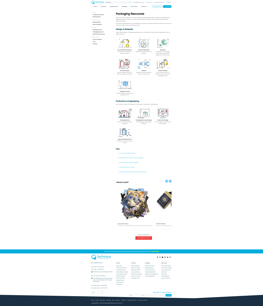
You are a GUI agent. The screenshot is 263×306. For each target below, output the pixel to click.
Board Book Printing (120, 276)
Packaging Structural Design (144, 120)
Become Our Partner (142, 300)
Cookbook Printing (120, 278)
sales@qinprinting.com (139, 2)
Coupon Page (154, 251)
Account (169, 2)
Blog (113, 300)
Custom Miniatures (165, 276)
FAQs (94, 41)
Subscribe (168, 295)
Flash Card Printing (135, 265)
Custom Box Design (162, 120)
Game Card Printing (135, 267)
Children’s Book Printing (121, 267)
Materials (162, 50)
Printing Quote (167, 6)
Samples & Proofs (125, 91)
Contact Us (149, 2)
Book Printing (119, 265)
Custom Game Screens (166, 267)
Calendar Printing (120, 280)
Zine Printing (119, 284)
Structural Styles (124, 70)
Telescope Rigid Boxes (150, 276)
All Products (102, 300)
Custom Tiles (164, 272)
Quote (97, 300)
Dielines (143, 70)
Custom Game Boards (166, 265)
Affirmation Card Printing (136, 274)
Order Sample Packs (159, 2)
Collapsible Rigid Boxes (150, 272)
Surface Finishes (162, 70)
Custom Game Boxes (166, 270)
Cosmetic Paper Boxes (150, 270)
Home (92, 300)
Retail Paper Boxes (149, 267)
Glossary (95, 43)
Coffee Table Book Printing (122, 272)
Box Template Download (125, 50)
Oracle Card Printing (135, 276)
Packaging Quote (157, 6)
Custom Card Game (165, 278)
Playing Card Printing (135, 270)
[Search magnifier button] (130, 2)
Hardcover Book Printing (121, 274)
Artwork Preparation (143, 50)
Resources (108, 300)
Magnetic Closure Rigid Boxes (151, 274)
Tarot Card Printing (135, 272)
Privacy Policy (119, 303)
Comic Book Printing (120, 270)
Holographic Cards (135, 278)
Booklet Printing (119, 282)
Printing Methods (124, 120)
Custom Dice (164, 274)
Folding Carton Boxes (149, 265)
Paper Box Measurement (125, 139)
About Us (118, 300)
